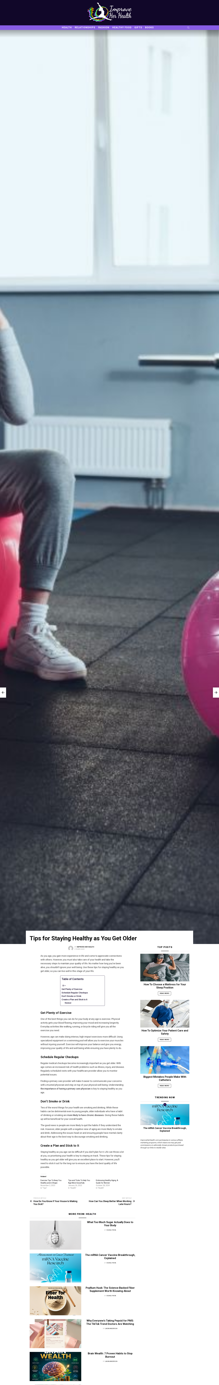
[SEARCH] (188, 28)
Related (68, 1003)
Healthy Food (122, 27)
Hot (32, 1321)
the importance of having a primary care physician (65, 1088)
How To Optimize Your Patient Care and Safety (165, 1032)
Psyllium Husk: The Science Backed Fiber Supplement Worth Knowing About (110, 1289)
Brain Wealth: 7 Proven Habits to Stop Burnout (110, 1355)
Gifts (138, 27)
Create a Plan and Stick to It (74, 999)
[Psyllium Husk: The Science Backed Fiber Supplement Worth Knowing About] (55, 1300)
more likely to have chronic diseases (85, 1115)
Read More (164, 993)
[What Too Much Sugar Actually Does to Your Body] (55, 1235)
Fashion (104, 27)
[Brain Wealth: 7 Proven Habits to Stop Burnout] (55, 1366)
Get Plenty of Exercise (72, 989)
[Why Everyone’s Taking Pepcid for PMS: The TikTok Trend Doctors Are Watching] (55, 1333)
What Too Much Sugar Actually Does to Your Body (110, 1224)
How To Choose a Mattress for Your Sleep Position (165, 986)
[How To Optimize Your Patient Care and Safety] (164, 1014)
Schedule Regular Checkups (75, 993)
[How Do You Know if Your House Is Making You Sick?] (3, 692)
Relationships (85, 27)
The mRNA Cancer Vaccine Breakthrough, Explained (110, 1256)
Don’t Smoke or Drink (71, 996)
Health (67, 27)
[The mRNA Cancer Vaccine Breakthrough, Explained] (55, 1267)
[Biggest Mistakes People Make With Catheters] (164, 1060)
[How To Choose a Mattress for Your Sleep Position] (164, 967)
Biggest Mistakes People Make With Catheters (164, 1078)
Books (149, 27)
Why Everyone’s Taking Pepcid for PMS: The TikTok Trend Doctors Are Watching (110, 1322)
